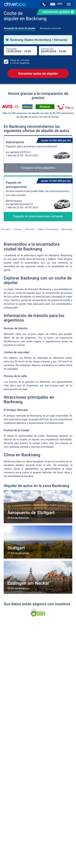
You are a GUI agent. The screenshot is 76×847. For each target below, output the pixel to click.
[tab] (19, 27)
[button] (44, 4)
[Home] (15, 4)
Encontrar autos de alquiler (38, 73)
